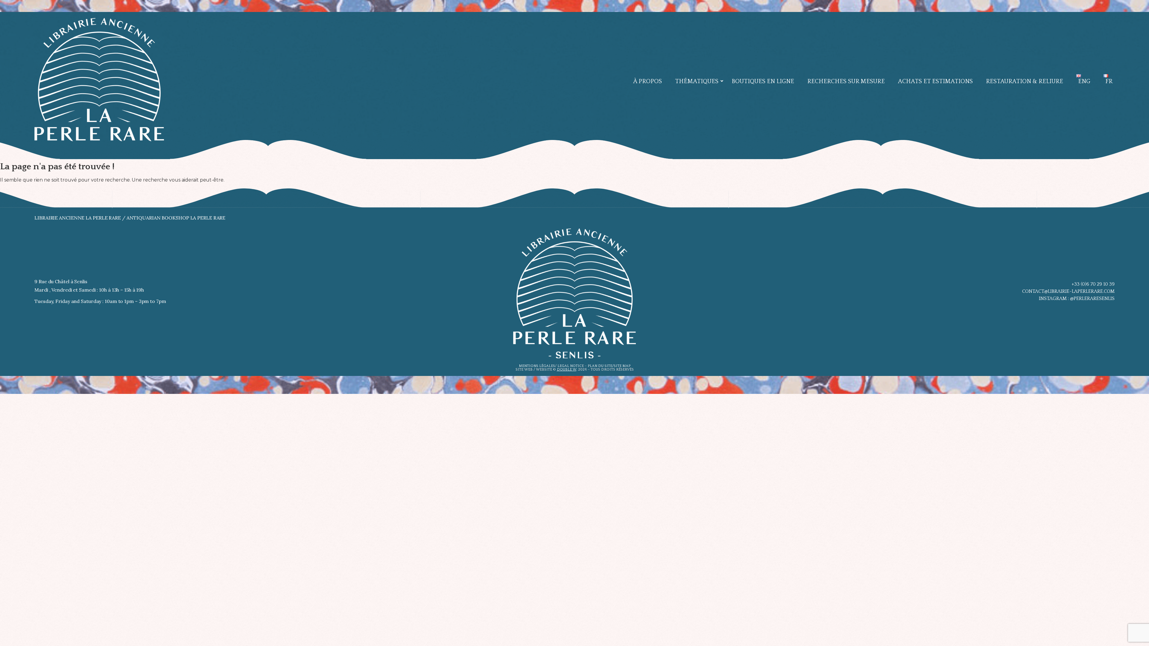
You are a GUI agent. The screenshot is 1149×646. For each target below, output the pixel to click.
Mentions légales (537, 366)
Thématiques (696, 81)
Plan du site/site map (609, 366)
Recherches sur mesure (846, 81)
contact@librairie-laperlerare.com (1068, 291)
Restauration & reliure (1024, 81)
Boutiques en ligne (763, 81)
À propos (647, 81)
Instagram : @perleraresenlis (1077, 298)
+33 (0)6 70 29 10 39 (1093, 284)
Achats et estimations (935, 81)
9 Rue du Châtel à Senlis (60, 281)
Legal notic (569, 366)
